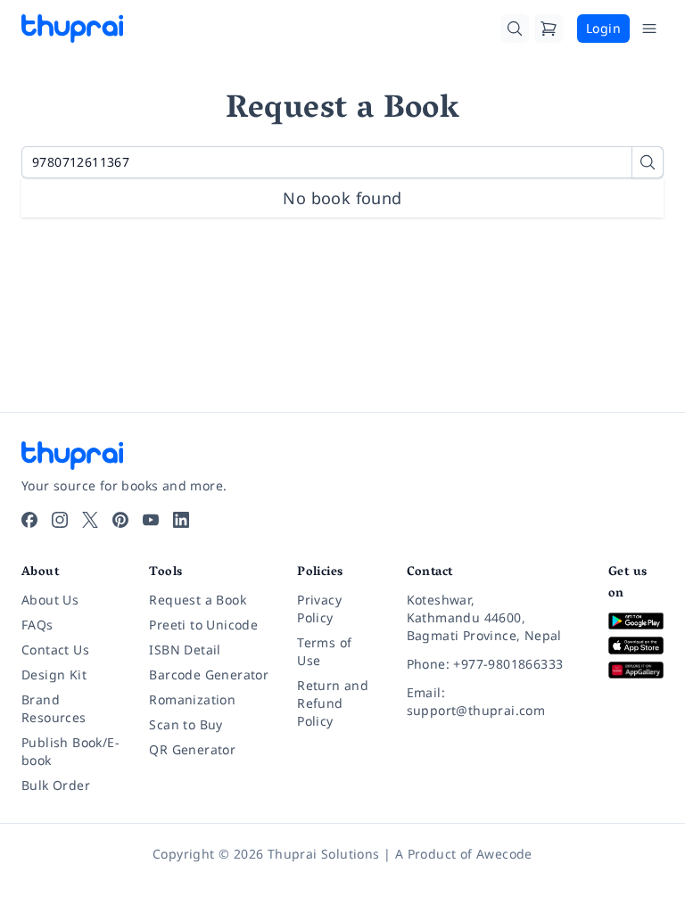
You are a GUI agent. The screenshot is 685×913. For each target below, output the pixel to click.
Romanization (192, 699)
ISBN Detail (184, 649)
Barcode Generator (208, 674)
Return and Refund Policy (332, 703)
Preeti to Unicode (203, 624)
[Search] (514, 28)
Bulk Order (55, 785)
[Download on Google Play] (636, 621)
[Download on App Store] (636, 646)
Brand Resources (54, 708)
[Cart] (548, 28)
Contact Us (55, 649)
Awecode (504, 853)
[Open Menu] (649, 28)
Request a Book (197, 599)
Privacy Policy (319, 608)
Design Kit (54, 674)
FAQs (37, 624)
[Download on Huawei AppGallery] (636, 670)
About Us (49, 599)
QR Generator (192, 749)
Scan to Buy (185, 724)
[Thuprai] (72, 28)
